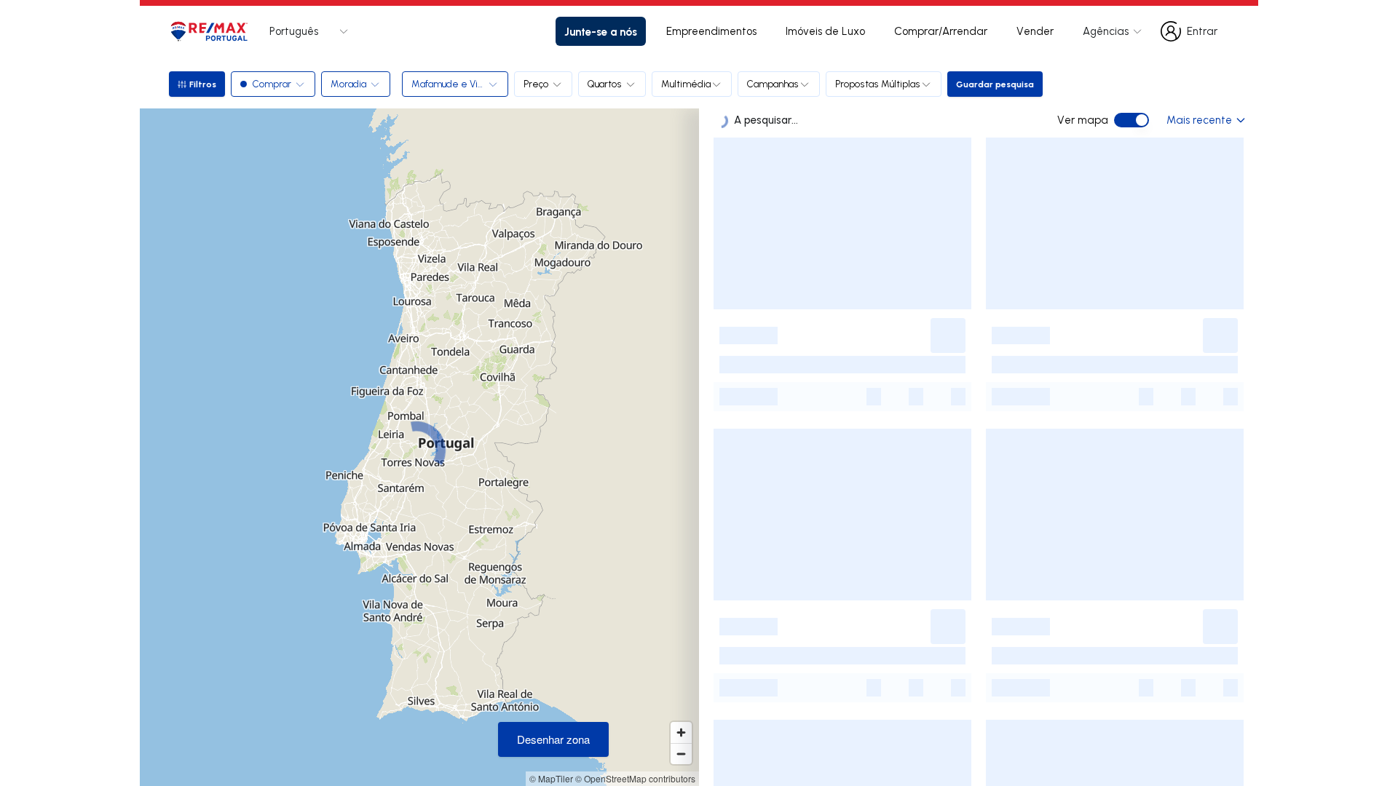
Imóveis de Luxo (825, 31)
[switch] (1131, 120)
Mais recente (1199, 120)
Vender (1035, 31)
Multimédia (686, 84)
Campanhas (773, 84)
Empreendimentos (711, 31)
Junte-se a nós (600, 31)
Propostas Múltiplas (877, 84)
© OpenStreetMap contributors (635, 778)
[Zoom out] (681, 753)
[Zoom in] (681, 732)
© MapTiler (551, 778)
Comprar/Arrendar (940, 31)
